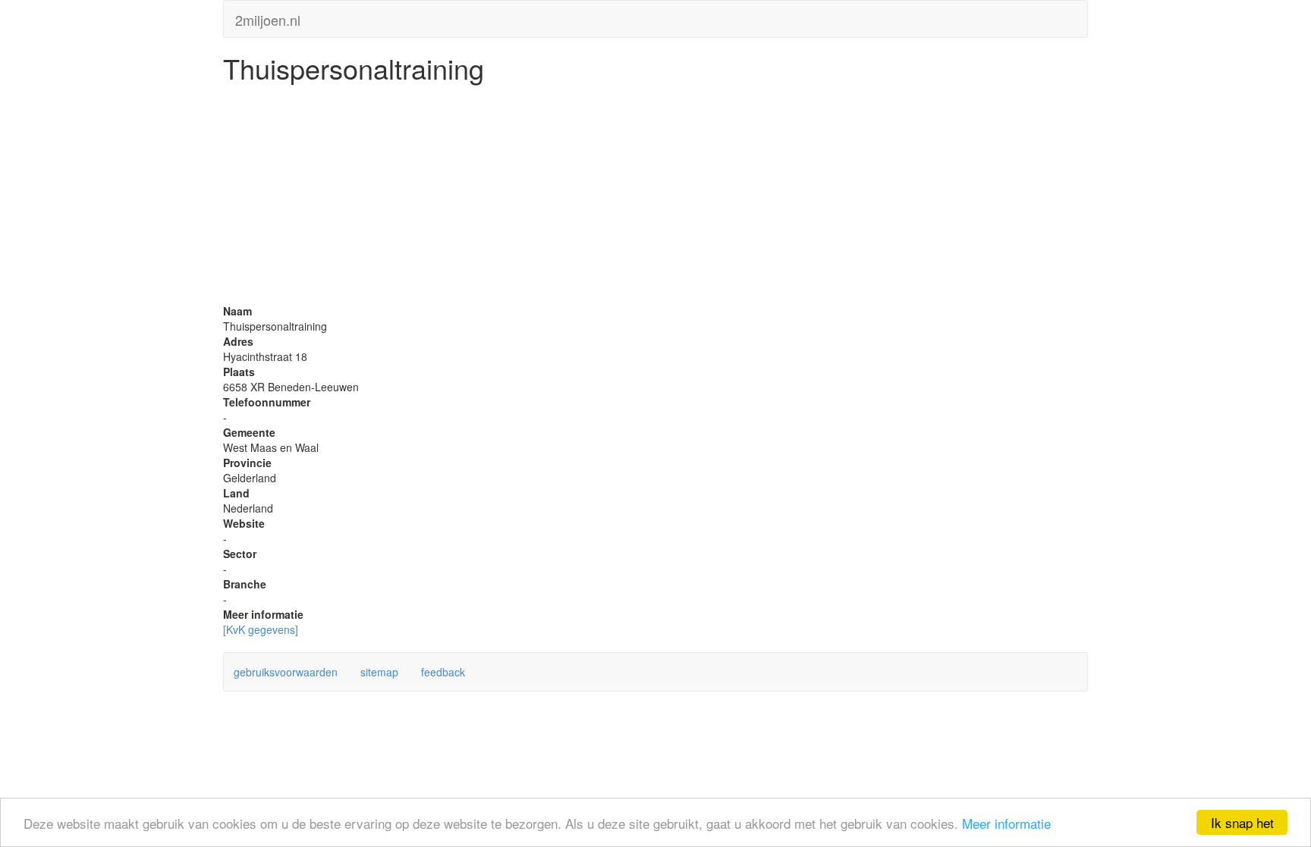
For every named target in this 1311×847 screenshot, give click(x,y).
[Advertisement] (655, 197)
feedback (443, 671)
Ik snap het (1242, 822)
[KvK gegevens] (260, 629)
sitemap (379, 671)
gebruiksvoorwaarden (286, 671)
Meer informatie (1006, 823)
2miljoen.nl (267, 17)
